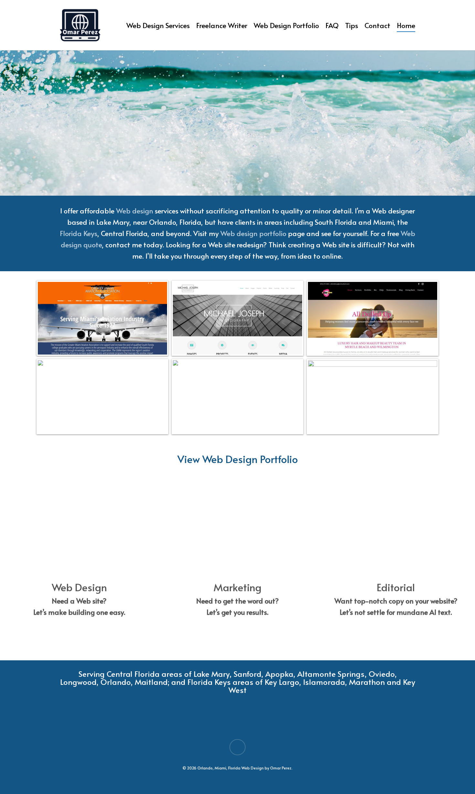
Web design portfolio (253, 233)
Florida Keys (78, 233)
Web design (134, 210)
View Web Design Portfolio (237, 459)
